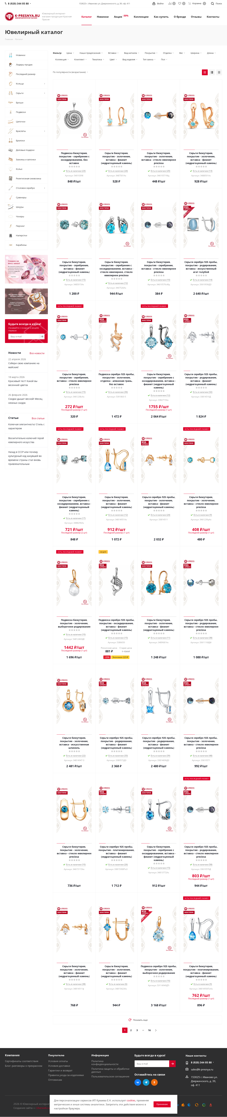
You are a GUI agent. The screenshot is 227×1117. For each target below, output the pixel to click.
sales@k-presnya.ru (202, 1069)
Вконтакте (137, 1082)
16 (149, 1030)
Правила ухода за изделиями (66, 1075)
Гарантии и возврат (60, 1070)
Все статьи (38, 418)
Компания (12, 1055)
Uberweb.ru (43, 1108)
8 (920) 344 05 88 (201, 1062)
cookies (131, 1100)
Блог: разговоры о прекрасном (23, 1065)
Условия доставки (59, 1065)
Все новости (37, 353)
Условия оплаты (58, 1061)
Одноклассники (154, 1082)
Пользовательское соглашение (110, 1076)
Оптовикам (55, 1079)
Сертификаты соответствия (21, 1061)
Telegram (146, 1082)
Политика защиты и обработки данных (110, 1070)
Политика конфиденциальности (104, 1062)
